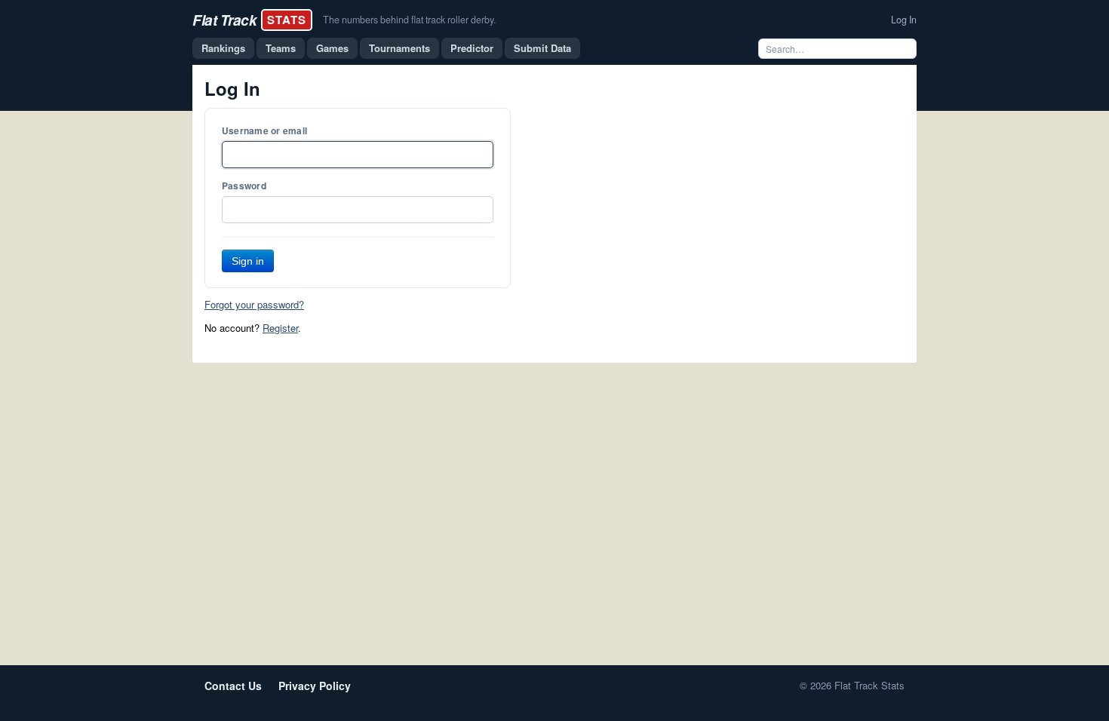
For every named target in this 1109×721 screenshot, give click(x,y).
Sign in (248, 261)
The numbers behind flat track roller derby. (409, 19)
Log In (904, 19)
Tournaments (399, 48)
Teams (281, 48)
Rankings (223, 48)
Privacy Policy (314, 685)
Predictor (471, 48)
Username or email (264, 130)
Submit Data (542, 48)
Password (244, 185)
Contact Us (233, 685)
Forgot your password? (254, 304)
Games (332, 48)
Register (280, 328)
